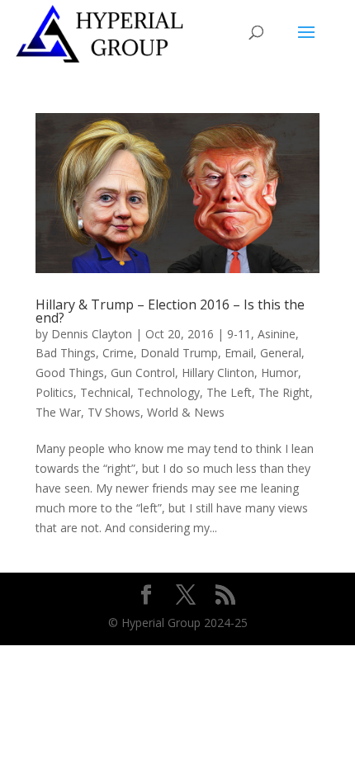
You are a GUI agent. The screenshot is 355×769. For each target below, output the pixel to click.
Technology (168, 392)
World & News (186, 412)
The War (58, 412)
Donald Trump (179, 353)
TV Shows (114, 412)
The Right (284, 392)
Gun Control (143, 372)
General (280, 353)
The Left (229, 392)
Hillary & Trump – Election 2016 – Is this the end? (170, 311)
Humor (279, 372)
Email (239, 353)
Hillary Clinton (218, 372)
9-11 (239, 334)
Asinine (277, 334)
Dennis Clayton (91, 334)
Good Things (70, 372)
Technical (105, 392)
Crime (118, 353)
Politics (54, 392)
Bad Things (66, 353)
